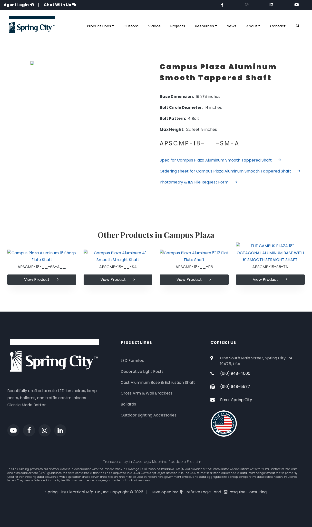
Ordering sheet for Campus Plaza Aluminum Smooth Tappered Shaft (225, 171)
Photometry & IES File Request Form (194, 182)
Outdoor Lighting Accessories (148, 415)
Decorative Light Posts (142, 371)
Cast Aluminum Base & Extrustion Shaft (158, 382)
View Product (36, 279)
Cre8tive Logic (197, 492)
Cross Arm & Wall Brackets (146, 393)
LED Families (132, 360)
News (231, 26)
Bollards (128, 404)
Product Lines (99, 26)
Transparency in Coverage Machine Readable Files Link (152, 461)
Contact (278, 26)
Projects (177, 26)
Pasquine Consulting (247, 492)
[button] (297, 26)
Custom (131, 26)
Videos (154, 26)
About (251, 26)
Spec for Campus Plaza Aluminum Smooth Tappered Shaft (216, 160)
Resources (204, 26)
